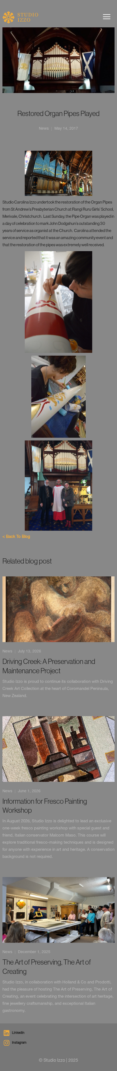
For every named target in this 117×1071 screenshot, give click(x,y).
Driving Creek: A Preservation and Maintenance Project (48, 666)
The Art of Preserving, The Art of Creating (46, 967)
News (7, 652)
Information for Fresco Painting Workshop (44, 806)
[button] (107, 17)
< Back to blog (16, 537)
